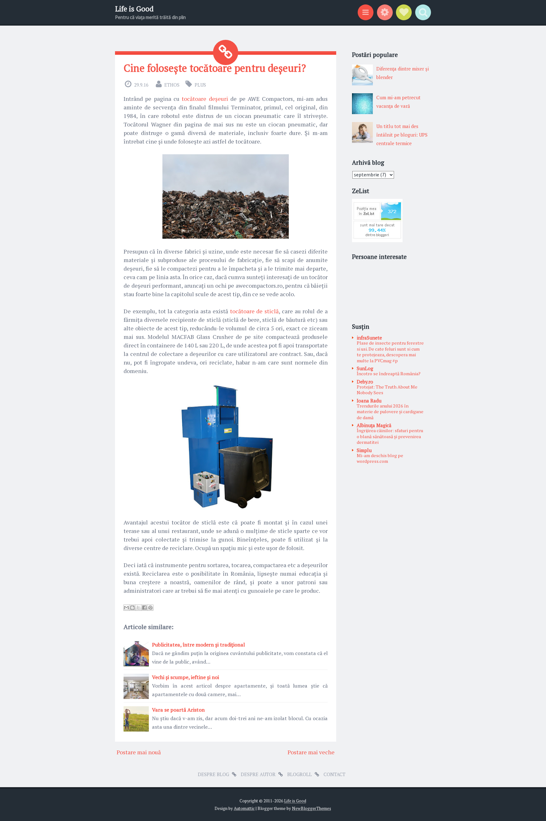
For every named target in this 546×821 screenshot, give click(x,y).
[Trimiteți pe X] (138, 607)
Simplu (364, 450)
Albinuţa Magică (374, 425)
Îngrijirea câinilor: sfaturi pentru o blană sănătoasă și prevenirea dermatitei (390, 436)
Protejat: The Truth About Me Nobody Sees (387, 390)
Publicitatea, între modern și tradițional (198, 644)
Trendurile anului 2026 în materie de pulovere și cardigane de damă (390, 411)
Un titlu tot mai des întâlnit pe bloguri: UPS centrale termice (402, 134)
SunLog (365, 368)
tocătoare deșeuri (205, 98)
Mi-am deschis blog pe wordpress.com (380, 458)
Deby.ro (365, 381)
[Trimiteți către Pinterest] (150, 607)
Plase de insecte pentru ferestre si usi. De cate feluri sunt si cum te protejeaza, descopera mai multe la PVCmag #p (390, 352)
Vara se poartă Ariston (178, 709)
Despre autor (258, 774)
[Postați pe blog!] (132, 607)
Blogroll (299, 774)
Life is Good (134, 9)
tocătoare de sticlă (254, 311)
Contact (334, 774)
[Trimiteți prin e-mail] (126, 607)
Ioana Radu (369, 400)
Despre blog (213, 774)
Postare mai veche (311, 752)
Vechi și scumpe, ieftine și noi (185, 677)
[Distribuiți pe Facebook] (144, 607)
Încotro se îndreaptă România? (389, 374)
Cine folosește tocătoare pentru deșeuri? (215, 68)
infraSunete (369, 337)
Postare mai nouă (139, 752)
